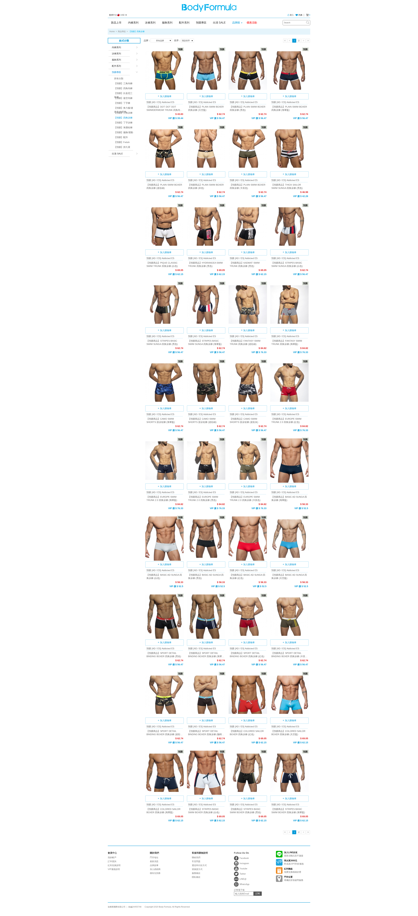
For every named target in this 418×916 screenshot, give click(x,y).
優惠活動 (252, 22)
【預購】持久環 (122, 147)
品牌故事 (154, 865)
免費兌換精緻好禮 (292, 870)
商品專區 (122, 31)
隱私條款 (196, 877)
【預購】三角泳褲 (123, 112)
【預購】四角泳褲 (123, 117)
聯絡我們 (196, 857)
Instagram (244, 863)
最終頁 (308, 41)
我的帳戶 (112, 857)
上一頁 (290, 41)
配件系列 (184, 22)
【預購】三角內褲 (123, 83)
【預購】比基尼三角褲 (123, 94)
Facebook (244, 858)
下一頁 (303, 41)
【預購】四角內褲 (123, 88)
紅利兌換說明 (114, 865)
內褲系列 (133, 22)
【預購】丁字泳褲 (123, 122)
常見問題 (196, 861)
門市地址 (154, 857)
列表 (300, 15)
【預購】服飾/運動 (123, 132)
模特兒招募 (155, 873)
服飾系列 (167, 22)
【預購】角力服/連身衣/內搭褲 (123, 108)
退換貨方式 (197, 869)
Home (112, 31)
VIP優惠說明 (114, 869)
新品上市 (116, 22)
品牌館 (236, 22)
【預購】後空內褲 (123, 98)
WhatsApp (244, 884)
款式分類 (124, 40)
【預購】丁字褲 (122, 103)
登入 (292, 15)
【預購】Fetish (122, 142)
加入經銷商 (155, 869)
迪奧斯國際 (209, 7)
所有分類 (118, 78)
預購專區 (201, 22)
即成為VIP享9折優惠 (294, 862)
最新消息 (154, 861)
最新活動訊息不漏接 (293, 854)
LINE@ (243, 879)
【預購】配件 (121, 137)
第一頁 (285, 41)
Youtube (243, 868)
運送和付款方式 (199, 865)
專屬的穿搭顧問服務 (293, 878)
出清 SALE (219, 22)
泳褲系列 (150, 22)
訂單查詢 (112, 861)
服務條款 (196, 873)
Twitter (243, 874)
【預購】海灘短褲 (123, 127)
